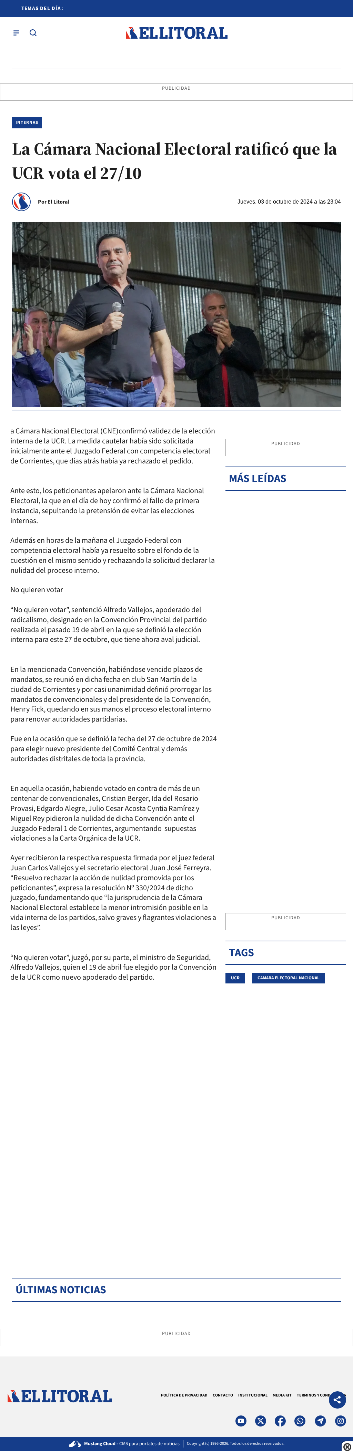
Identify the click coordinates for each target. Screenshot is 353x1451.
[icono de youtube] (240, 1421)
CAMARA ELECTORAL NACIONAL (289, 978)
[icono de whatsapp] (299, 1421)
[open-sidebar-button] (16, 33)
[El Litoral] (176, 33)
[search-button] (33, 33)
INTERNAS (27, 122)
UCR (235, 978)
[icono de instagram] (340, 1421)
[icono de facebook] (280, 1421)
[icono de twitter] (260, 1421)
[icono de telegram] (320, 1421)
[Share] (337, 1400)
